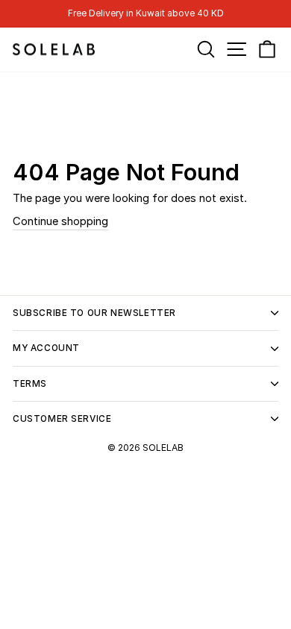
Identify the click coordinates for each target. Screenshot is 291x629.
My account (46, 348)
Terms (30, 384)
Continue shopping (60, 221)
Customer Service (62, 419)
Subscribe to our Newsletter (94, 313)
